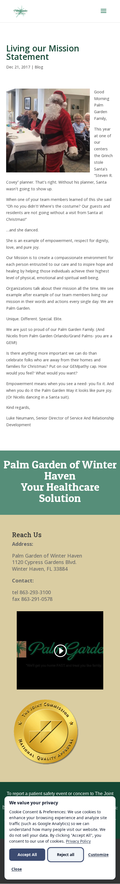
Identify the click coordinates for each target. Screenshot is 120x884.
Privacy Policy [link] (78, 841)
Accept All (27, 854)
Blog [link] (39, 67)
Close (16, 869)
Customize (98, 854)
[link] (20, 10)
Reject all (65, 854)
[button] (103, 14)
